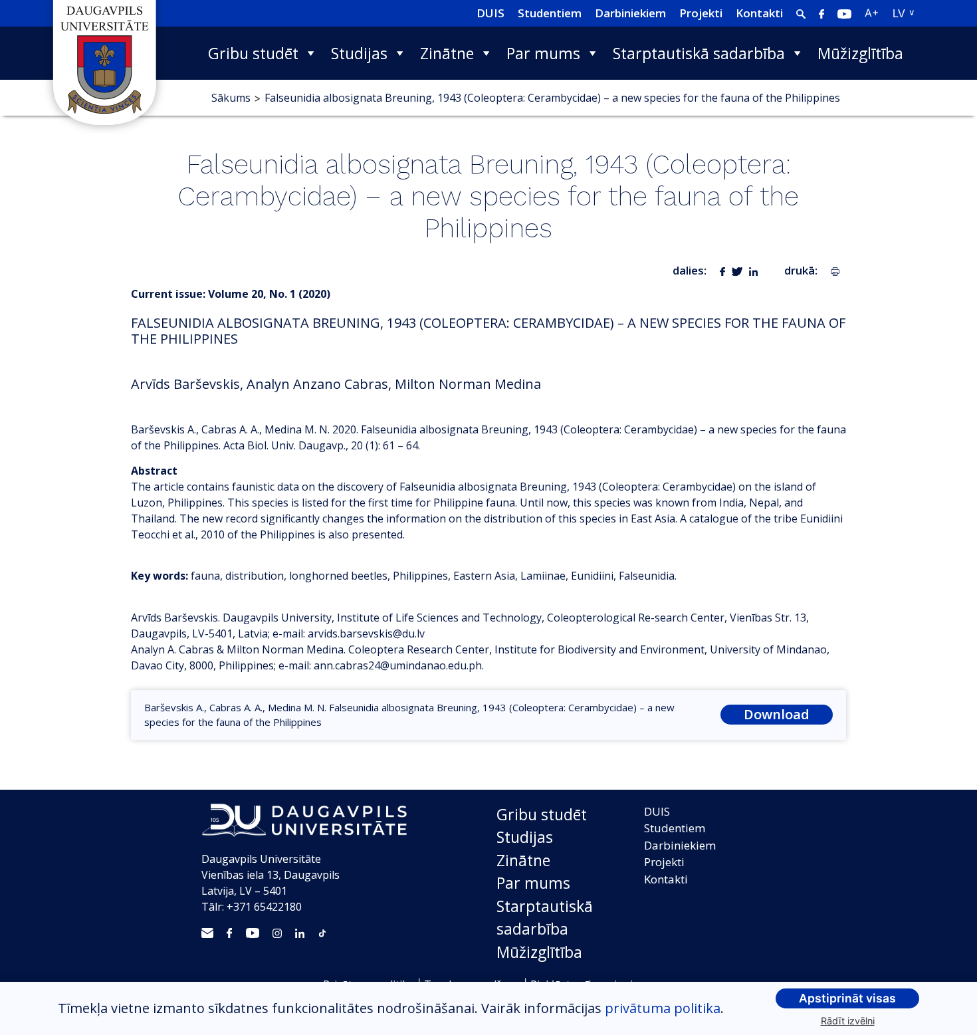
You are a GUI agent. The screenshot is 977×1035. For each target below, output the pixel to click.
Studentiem (550, 13)
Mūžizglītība (860, 53)
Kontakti (759, 13)
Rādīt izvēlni (848, 1020)
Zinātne (447, 53)
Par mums (543, 53)
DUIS (490, 13)
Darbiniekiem (630, 13)
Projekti (700, 13)
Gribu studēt (253, 53)
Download (777, 714)
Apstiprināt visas (847, 998)
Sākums (231, 97)
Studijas (359, 53)
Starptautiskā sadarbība (699, 53)
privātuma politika (662, 1008)
